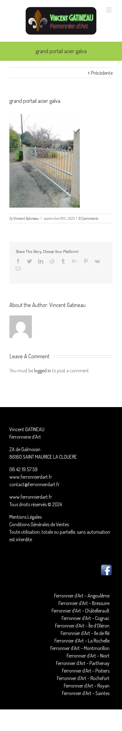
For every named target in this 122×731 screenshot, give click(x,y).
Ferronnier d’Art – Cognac (85, 618)
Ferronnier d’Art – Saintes (85, 693)
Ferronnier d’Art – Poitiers (85, 671)
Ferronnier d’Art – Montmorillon (79, 648)
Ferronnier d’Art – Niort (88, 656)
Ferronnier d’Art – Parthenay (82, 663)
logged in (42, 370)
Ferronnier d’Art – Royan (86, 686)
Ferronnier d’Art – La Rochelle (81, 641)
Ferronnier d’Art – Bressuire (83, 603)
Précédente (102, 73)
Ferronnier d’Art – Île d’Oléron (82, 626)
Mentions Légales (25, 517)
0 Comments (88, 218)
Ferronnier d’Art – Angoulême (81, 595)
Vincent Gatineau (26, 218)
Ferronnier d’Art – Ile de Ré (85, 633)
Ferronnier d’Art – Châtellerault (80, 610)
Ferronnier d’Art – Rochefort (83, 678)
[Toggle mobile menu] (109, 10)
